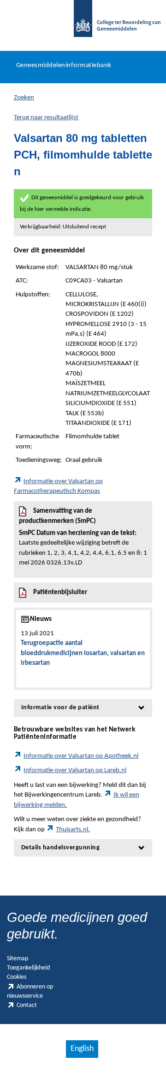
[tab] (83, 708)
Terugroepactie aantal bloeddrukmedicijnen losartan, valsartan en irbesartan (83, 653)
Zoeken (24, 97)
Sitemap (17, 959)
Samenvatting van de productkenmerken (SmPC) (83, 537)
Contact (27, 1005)
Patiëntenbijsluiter (60, 592)
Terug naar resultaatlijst (46, 117)
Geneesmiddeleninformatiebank (64, 65)
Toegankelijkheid (28, 968)
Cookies (16, 977)
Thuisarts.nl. (73, 829)
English (82, 1048)
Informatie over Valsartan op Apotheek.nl (81, 756)
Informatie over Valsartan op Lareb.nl (75, 770)
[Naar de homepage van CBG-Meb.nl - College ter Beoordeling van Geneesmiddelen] (83, 23)
